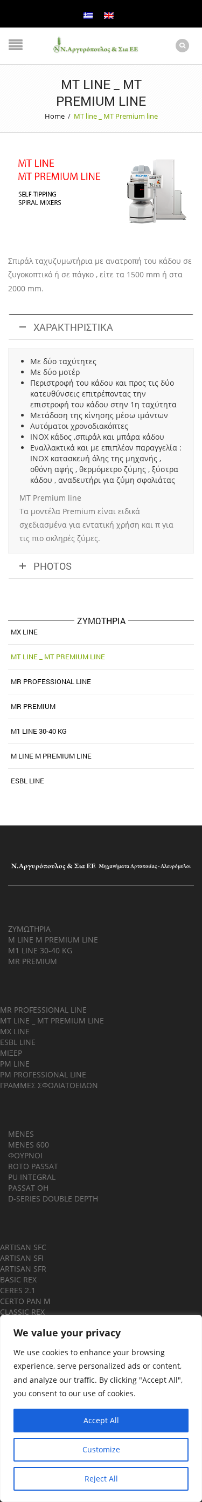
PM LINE (15, 1064)
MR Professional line (51, 681)
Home (55, 116)
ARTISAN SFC (23, 1247)
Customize (101, 1449)
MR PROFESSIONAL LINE (43, 1010)
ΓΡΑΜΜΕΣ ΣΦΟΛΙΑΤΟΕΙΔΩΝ (49, 1085)
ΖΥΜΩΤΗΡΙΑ (29, 929)
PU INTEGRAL (31, 1177)
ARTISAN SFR (23, 1269)
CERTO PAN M (25, 1301)
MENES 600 (28, 1144)
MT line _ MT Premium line (58, 656)
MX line (24, 631)
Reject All (101, 1478)
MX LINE (15, 1031)
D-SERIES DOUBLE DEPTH (53, 1198)
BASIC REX (18, 1279)
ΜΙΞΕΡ (11, 1053)
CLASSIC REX (22, 1312)
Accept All (101, 1420)
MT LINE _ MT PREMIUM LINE (52, 1020)
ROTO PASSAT (33, 1166)
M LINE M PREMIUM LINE (51, 756)
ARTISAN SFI (22, 1258)
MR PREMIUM (33, 706)
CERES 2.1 (18, 1290)
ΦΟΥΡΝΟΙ (25, 1155)
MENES (21, 1134)
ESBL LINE (27, 780)
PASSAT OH (28, 1188)
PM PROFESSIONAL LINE (43, 1074)
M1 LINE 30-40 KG (39, 731)
